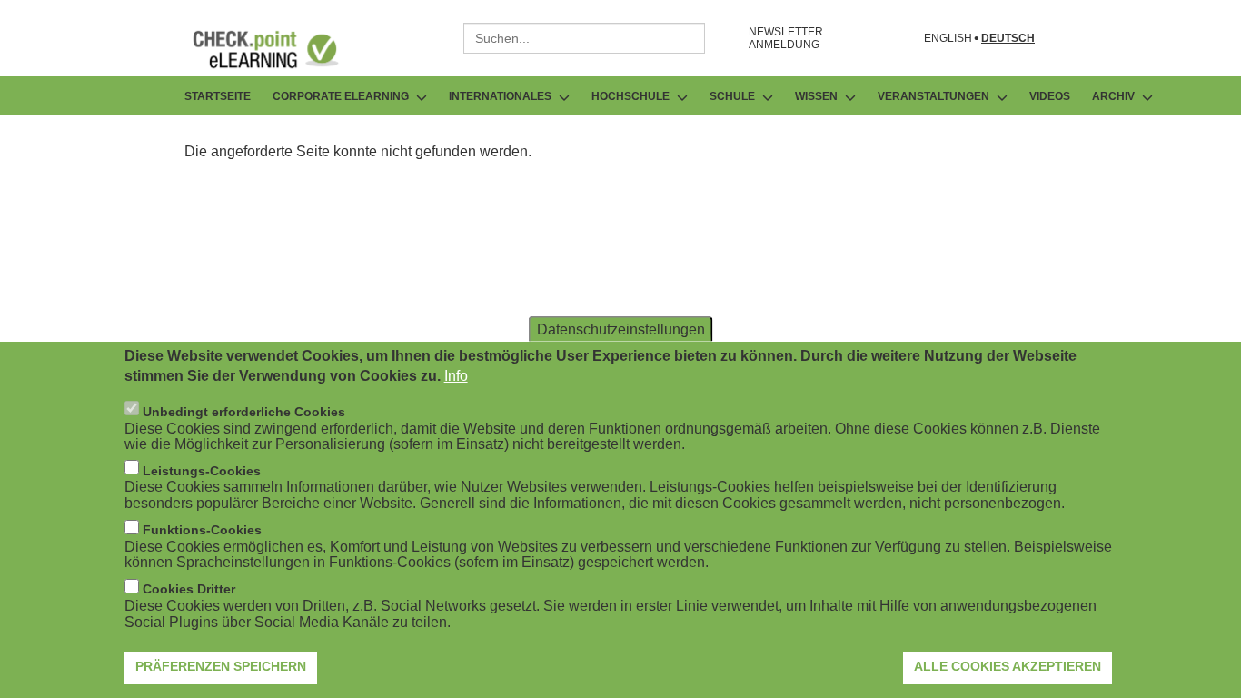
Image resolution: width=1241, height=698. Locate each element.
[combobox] (584, 38)
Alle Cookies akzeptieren (1007, 666)
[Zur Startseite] (278, 49)
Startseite (217, 96)
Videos (1049, 96)
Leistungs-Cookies (202, 470)
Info (456, 376)
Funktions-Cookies (202, 530)
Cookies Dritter (189, 589)
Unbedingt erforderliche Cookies (244, 411)
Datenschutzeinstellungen (621, 328)
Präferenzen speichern (220, 666)
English (948, 39)
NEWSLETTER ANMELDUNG (786, 38)
